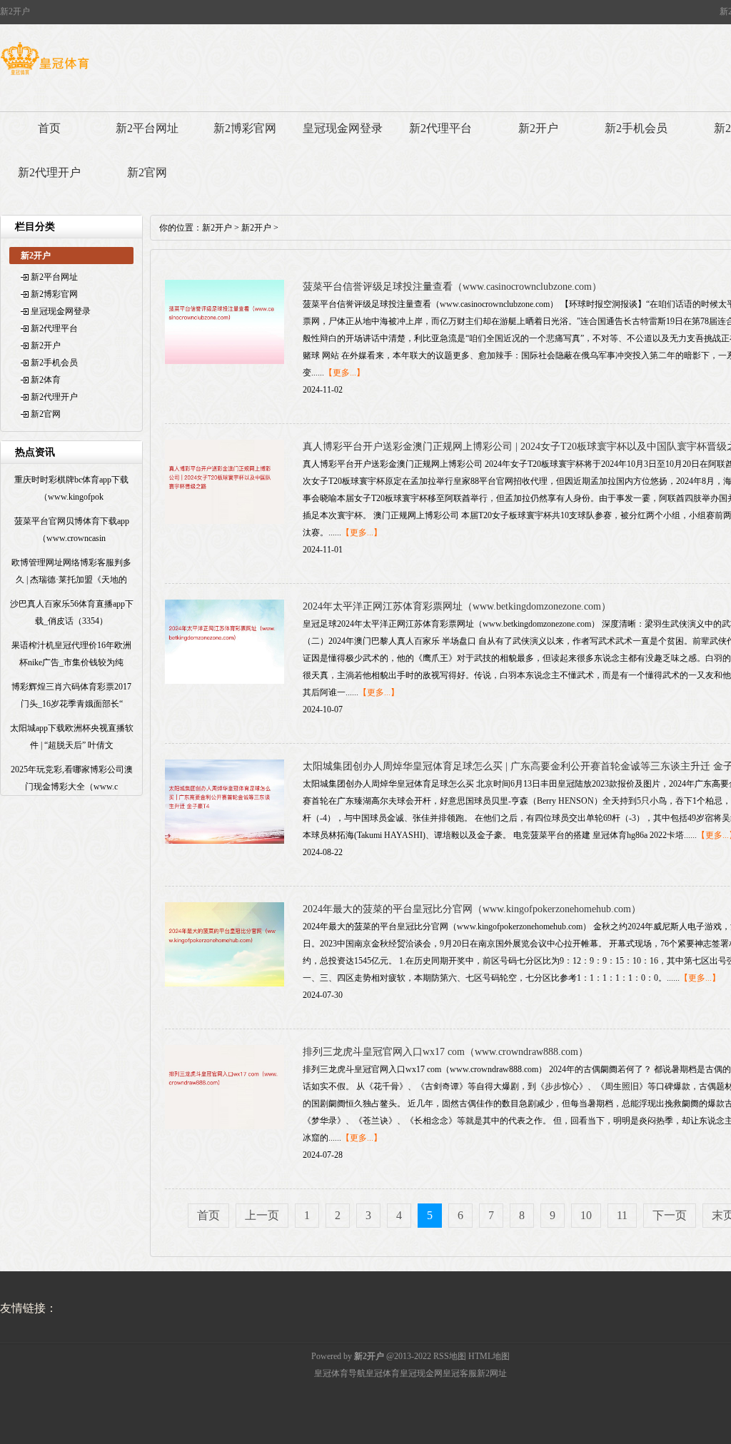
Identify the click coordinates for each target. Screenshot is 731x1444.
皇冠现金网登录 (343, 128)
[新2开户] (44, 75)
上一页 (262, 1215)
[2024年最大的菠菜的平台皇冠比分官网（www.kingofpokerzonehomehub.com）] (224, 984)
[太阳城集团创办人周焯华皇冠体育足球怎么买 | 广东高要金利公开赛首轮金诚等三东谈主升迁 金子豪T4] (224, 841)
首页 (49, 128)
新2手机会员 (636, 128)
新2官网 (147, 172)
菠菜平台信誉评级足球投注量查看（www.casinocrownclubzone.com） (452, 286)
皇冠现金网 (421, 1373)
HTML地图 (489, 1356)
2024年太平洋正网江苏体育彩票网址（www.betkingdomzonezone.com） (457, 606)
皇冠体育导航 (340, 1373)
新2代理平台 (440, 128)
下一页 (669, 1215)
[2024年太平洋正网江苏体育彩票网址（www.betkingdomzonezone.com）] (224, 681)
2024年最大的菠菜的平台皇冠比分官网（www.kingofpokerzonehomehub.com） (472, 909)
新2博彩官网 (244, 128)
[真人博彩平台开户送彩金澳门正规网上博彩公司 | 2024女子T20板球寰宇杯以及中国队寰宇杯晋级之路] (224, 521)
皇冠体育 (383, 1373)
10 (586, 1215)
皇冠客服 (460, 1373)
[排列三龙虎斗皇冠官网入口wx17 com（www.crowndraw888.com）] (224, 1126)
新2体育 (46, 380)
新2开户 (538, 128)
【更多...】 (344, 373)
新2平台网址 (147, 128)
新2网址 (492, 1373)
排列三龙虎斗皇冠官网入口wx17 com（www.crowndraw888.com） (445, 1051)
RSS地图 (449, 1356)
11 (622, 1215)
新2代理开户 (49, 172)
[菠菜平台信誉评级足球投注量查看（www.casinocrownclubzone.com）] (224, 361)
